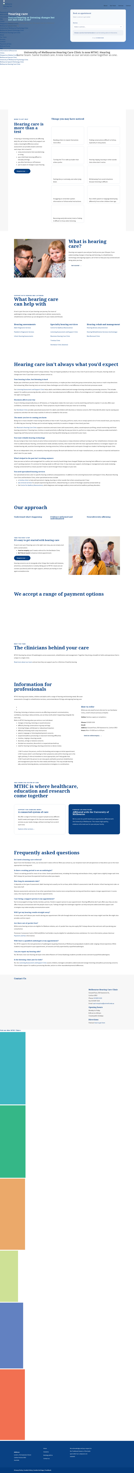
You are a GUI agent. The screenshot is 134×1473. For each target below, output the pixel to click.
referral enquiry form (88, 720)
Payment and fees (20, 936)
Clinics (2, 53)
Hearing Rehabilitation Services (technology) (102, 332)
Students (46, 1452)
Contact (128, 5)
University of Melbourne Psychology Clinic (14, 28)
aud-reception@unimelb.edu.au (96, 725)
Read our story (78, 828)
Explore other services (26, 829)
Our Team (113, 5)
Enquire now (22, 171)
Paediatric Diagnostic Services (24, 332)
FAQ (1, 19)
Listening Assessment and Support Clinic (64, 332)
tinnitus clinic (23, 480)
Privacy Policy (18, 1470)
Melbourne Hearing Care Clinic (10, 33)
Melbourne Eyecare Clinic (8, 26)
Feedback (48, 1470)
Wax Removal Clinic (93, 336)
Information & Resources (8, 17)
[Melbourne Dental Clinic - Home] (9, 5)
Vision (45, 1448)
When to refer (22, 707)
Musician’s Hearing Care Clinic (27, 427)
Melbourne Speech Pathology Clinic (12, 30)
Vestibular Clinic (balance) (59, 345)
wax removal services (25, 483)
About (105, 5)
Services (120, 5)
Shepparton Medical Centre (9, 24)
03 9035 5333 (98, 998)
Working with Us (48, 1455)
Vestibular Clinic (22, 410)
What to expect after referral (27, 710)
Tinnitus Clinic (55, 340)
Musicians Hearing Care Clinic (60, 336)
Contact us (46, 1458)
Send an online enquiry (93, 735)
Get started (76, 265)
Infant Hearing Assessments (23, 336)
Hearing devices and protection (97, 328)
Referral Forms (5, 14)
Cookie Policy (28, 1470)
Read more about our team (23, 662)
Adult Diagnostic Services (22, 328)
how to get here (99, 1023)
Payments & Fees (5, 12)
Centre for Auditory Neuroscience (61, 328)
